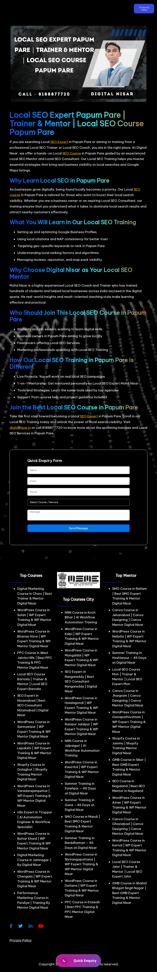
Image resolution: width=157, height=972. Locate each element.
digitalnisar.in (20, 428)
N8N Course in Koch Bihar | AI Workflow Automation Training (81, 617)
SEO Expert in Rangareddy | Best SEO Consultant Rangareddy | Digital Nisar (81, 681)
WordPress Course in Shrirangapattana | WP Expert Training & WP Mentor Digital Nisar (81, 864)
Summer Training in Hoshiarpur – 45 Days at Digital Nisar (129, 658)
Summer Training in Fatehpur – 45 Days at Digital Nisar (80, 788)
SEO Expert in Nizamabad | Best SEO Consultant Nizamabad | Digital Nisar (32, 705)
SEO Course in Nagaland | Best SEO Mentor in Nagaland (128, 786)
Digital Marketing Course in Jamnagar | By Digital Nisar (34, 860)
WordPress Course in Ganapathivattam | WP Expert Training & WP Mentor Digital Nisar (129, 722)
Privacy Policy (21, 940)
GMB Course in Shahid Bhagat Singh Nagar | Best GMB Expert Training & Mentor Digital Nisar (129, 893)
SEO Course (71, 153)
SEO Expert (59, 142)
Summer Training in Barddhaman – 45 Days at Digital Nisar (81, 843)
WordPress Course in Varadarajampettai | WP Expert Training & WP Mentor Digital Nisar (34, 796)
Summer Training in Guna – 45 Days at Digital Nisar (79, 805)
